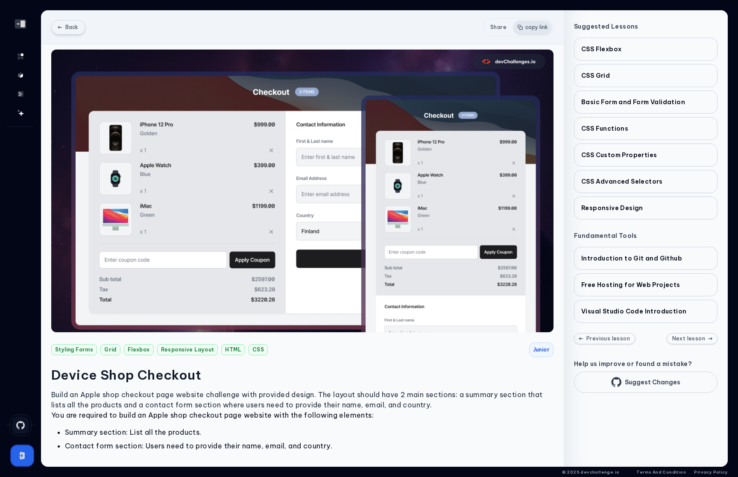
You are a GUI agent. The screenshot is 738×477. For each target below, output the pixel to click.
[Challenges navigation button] (20, 75)
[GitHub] (20, 425)
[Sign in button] (22, 456)
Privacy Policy (711, 472)
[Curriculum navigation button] (20, 93)
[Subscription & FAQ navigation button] (20, 112)
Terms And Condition (661, 472)
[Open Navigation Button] (20, 23)
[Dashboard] (20, 56)
